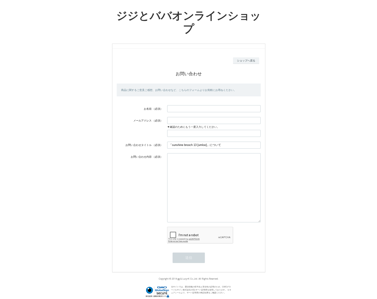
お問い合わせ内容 (141, 157)
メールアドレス (142, 120)
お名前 (148, 109)
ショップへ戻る (246, 60)
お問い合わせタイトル (138, 145)
